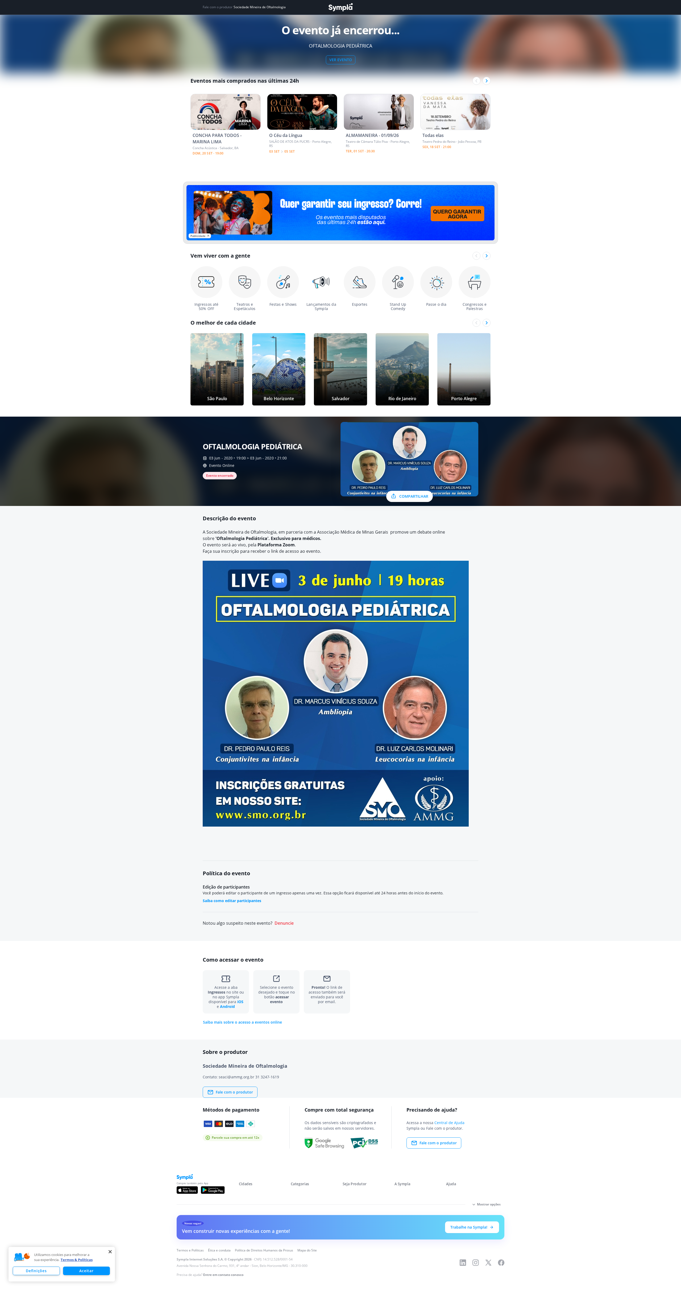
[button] (22, 1257)
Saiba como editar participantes (232, 900)
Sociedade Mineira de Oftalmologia (260, 7)
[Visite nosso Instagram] (475, 1262)
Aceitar (86, 1270)
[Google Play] (213, 1190)
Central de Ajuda (449, 1122)
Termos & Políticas (77, 1259)
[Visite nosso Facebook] (501, 1262)
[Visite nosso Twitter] (488, 1262)
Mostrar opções (489, 1204)
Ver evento (340, 59)
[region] (62, 1264)
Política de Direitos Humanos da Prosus (264, 1250)
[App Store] (187, 1190)
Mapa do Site (307, 1250)
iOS (240, 1001)
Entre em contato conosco (223, 1274)
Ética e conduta (219, 1250)
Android (227, 1006)
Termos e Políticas (190, 1250)
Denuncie (284, 923)
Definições (36, 1270)
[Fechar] (110, 1252)
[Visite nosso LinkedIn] (463, 1262)
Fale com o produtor (234, 1092)
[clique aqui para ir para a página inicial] (340, 7)
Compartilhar (413, 496)
